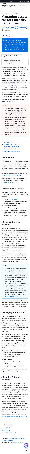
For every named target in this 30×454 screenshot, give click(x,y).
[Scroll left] (18, 5)
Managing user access (10, 144)
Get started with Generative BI (12, 175)
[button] (6, 36)
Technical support (6, 430)
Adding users (7, 142)
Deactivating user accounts (11, 146)
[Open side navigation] (2, 9)
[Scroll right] (28, 5)
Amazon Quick (5, 427)
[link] (24, 13)
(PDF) (24, 49)
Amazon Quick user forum (8, 432)
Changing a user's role (10, 149)
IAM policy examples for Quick (19, 86)
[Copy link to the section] (2, 157)
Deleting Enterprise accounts (12, 151)
